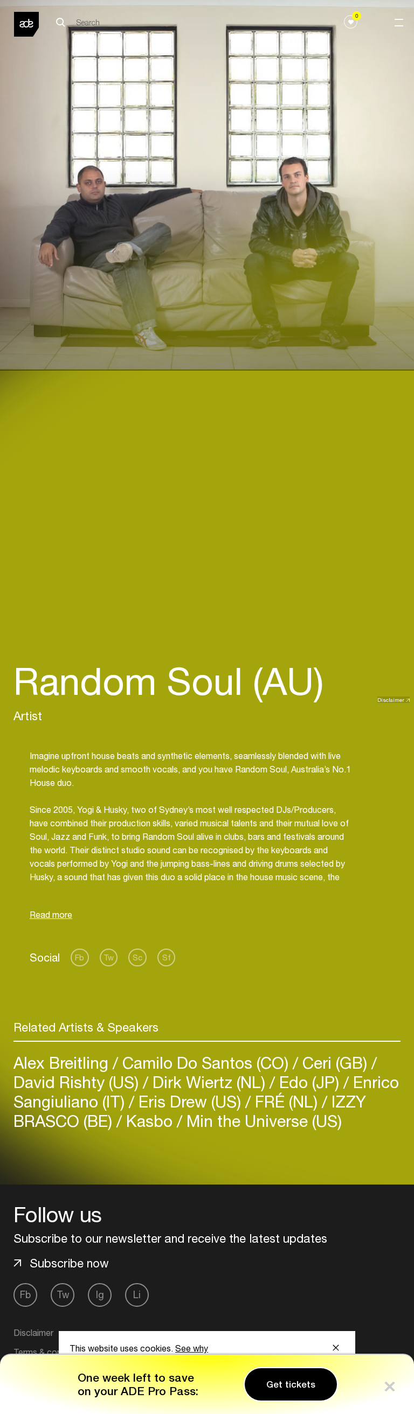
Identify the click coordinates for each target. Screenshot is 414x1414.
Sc (137, 957)
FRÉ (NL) (286, 1101)
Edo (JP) (309, 1081)
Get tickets (290, 1384)
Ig (100, 1294)
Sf (166, 957)
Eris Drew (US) (189, 1101)
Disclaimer (390, 699)
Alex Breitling (63, 1062)
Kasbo (149, 1120)
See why (191, 1348)
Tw (109, 957)
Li (137, 1294)
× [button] (389, 1384)
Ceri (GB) (334, 1062)
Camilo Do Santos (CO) (205, 1062)
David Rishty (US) (78, 1081)
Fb (79, 957)
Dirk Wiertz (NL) (209, 1081)
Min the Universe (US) (262, 1120)
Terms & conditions (50, 1352)
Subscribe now (69, 1263)
